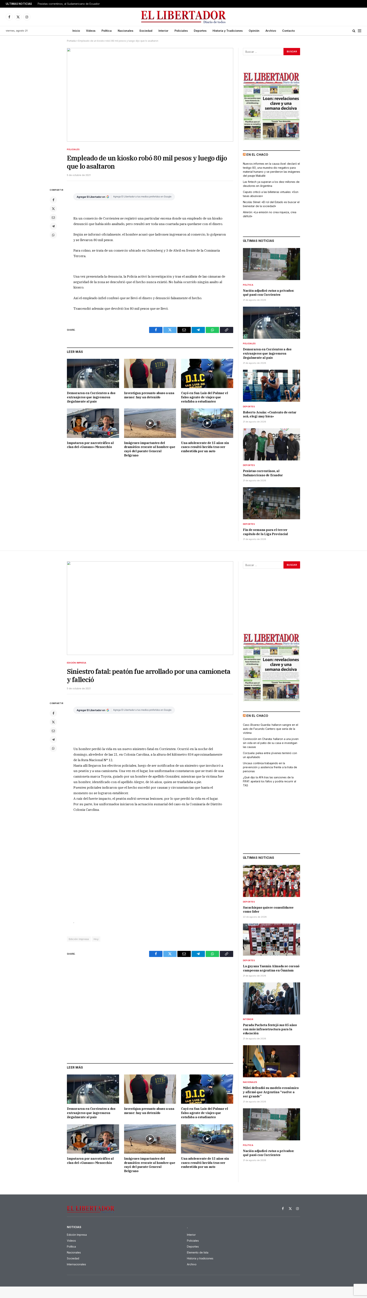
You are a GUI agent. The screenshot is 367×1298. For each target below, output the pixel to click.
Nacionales (125, 30)
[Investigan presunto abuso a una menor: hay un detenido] (150, 373)
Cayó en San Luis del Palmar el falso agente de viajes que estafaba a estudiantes (204, 397)
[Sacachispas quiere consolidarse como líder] (271, 881)
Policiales (181, 30)
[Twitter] (53, 208)
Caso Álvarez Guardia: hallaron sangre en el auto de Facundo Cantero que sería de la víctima (270, 728)
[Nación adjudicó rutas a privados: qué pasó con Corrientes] (271, 264)
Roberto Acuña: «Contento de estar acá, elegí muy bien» (269, 414)
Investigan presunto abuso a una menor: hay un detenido (149, 395)
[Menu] (359, 31)
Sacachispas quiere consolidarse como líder (268, 910)
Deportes (200, 30)
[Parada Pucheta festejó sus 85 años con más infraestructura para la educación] (271, 998)
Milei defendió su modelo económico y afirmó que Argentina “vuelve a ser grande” (271, 1092)
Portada (71, 40)
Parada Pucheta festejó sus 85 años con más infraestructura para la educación (270, 1029)
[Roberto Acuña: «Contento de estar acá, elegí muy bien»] (271, 386)
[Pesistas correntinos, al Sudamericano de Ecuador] (271, 444)
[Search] (354, 31)
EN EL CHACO (257, 154)
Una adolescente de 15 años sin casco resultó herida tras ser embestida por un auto (205, 447)
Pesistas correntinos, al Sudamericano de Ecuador (69, 3)
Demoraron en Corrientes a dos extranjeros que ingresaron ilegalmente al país (91, 397)
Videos (90, 30)
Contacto (288, 30)
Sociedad (145, 30)
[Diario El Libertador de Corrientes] (183, 17)
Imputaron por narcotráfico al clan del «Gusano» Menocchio (90, 445)
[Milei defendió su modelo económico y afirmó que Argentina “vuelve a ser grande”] (271, 1061)
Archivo (271, 30)
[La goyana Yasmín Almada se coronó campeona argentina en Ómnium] (271, 940)
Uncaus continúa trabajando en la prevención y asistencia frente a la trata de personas (270, 767)
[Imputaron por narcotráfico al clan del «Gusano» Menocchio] (93, 423)
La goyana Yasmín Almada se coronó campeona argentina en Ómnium (271, 968)
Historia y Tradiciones (228, 30)
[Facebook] (53, 199)
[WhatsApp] (53, 235)
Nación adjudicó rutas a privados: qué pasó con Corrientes (268, 293)
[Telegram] (53, 226)
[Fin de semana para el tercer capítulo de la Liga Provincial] (271, 503)
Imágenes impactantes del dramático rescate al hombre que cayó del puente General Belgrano (149, 449)
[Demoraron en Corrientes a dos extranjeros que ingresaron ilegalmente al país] (93, 373)
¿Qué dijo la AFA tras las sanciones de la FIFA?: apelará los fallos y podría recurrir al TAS (269, 781)
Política (106, 30)
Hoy (96, 939)
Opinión (254, 30)
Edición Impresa (76, 662)
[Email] (53, 217)
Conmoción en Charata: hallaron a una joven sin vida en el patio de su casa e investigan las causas (271, 743)
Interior (163, 30)
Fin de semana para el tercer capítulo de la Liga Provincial (265, 532)
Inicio (76, 30)
